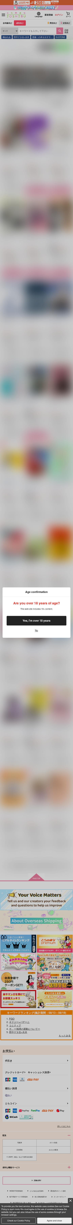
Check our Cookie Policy (18, 1220)
